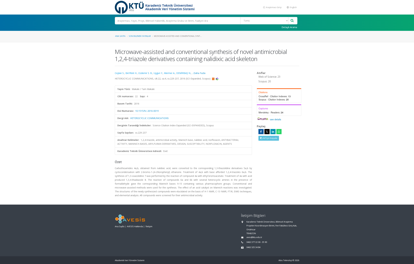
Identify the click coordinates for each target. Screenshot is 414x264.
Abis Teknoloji (285, 260)
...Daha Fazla (198, 73)
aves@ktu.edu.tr (254, 237)
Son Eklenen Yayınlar (140, 36)
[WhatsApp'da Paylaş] (279, 131)
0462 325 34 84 (253, 247)
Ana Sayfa (120, 36)
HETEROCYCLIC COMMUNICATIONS (149, 118)
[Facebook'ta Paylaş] (261, 131)
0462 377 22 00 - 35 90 (256, 242)
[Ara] (292, 20)
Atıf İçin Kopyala (269, 138)
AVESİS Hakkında (135, 226)
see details (275, 119)
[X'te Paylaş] (267, 131)
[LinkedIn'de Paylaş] (273, 131)
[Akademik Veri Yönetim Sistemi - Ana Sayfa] (129, 7)
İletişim (149, 226)
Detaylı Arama (289, 27)
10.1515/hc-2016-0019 (147, 110)
